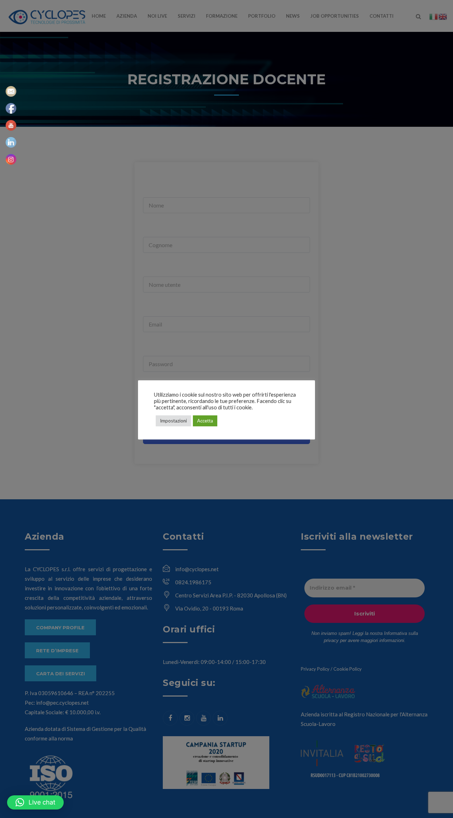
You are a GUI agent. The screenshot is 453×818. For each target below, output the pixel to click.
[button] (35, 802)
